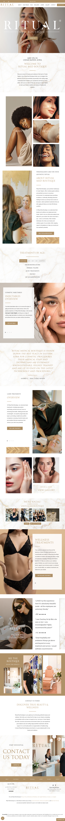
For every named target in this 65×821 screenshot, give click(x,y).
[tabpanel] (32, 271)
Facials (32, 274)
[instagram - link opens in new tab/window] (8, 1)
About (7, 779)
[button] (2, 818)
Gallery (49, 779)
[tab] (23, 260)
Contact (57, 779)
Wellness (32, 779)
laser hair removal (55, 800)
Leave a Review (10, 789)
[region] (19, 309)
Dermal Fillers (32, 268)
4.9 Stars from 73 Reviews (11, 787)
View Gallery (46, 490)
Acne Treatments (32, 271)
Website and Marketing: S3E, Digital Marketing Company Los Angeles (42, 796)
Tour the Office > (13, 664)
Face (24, 779)
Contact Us (60, 819)
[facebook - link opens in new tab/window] (4, 1)
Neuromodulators (32, 265)
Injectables (15, 779)
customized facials (35, 800)
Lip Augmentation (32, 277)
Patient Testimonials (16, 636)
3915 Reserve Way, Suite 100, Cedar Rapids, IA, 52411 (54, 789)
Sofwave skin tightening (44, 800)
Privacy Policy (24, 796)
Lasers (40, 779)
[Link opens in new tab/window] (53, 785)
